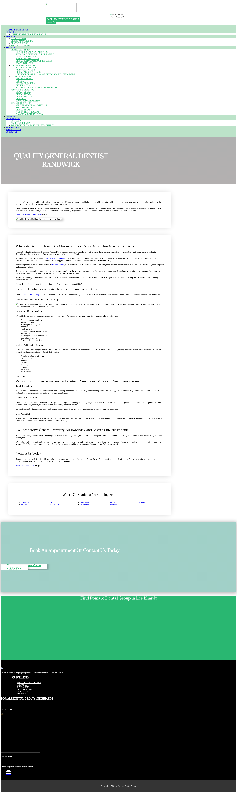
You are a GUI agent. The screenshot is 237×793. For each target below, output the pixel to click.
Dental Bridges (24, 97)
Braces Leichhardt (20, 123)
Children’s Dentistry (27, 57)
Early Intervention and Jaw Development (32, 125)
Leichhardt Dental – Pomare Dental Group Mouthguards (45, 74)
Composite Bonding (26, 83)
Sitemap (21, 694)
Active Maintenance (26, 68)
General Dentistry (20, 50)
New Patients (12, 128)
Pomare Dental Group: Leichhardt (28, 34)
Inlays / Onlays (23, 92)
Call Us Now (14, 568)
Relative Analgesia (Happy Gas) (31, 105)
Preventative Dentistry (23, 65)
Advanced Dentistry (21, 103)
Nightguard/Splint (25, 70)
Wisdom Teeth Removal (27, 112)
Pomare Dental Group (17, 30)
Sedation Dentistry (26, 108)
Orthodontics (23, 85)
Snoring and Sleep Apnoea (29, 114)
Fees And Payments (20, 45)
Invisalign (11, 117)
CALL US (51, 22)
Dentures (21, 99)
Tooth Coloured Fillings (29, 101)
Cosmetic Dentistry (21, 77)
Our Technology (19, 43)
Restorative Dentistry (22, 90)
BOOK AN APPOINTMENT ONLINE (63, 19)
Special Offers (13, 130)
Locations (11, 32)
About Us (10, 37)
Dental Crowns (24, 94)
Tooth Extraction (25, 63)
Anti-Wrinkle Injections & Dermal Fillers (37, 88)
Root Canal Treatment (27, 59)
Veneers (20, 81)
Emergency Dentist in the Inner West (35, 54)
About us (22, 685)
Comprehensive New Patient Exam (33, 52)
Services (10, 48)
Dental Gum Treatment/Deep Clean (34, 61)
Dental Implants (24, 110)
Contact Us (11, 132)
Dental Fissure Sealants (28, 72)
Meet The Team (18, 39)
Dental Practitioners (22, 41)
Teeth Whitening (24, 79)
